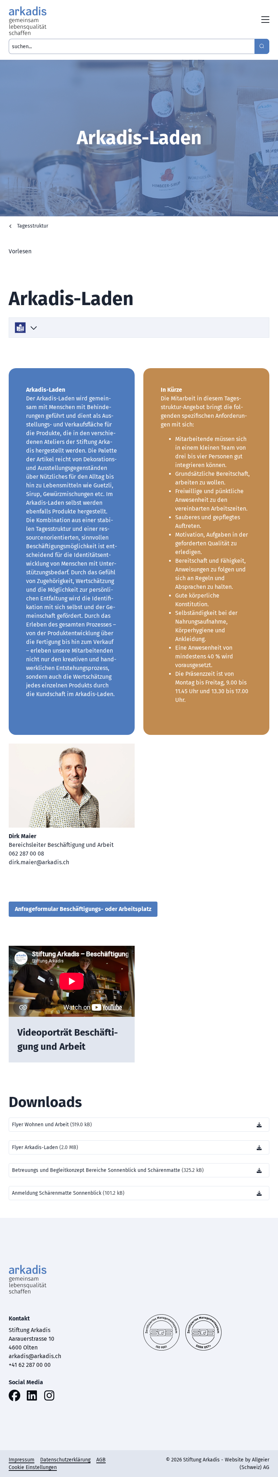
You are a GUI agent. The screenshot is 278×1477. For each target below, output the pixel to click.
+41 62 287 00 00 (30, 1364)
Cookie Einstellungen (33, 1467)
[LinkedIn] (32, 1397)
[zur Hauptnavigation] (265, 20)
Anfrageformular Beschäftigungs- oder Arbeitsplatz (83, 909)
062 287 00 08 (26, 853)
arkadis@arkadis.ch (35, 1356)
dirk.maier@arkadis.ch (39, 862)
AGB (101, 1460)
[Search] (261, 46)
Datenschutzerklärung (65, 1460)
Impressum (21, 1460)
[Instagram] (49, 1397)
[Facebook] (14, 1397)
